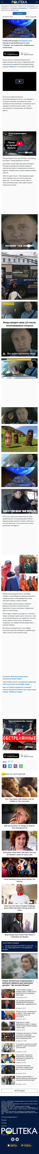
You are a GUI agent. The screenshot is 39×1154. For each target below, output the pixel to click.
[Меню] (37, 2)
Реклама (3, 1123)
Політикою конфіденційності (19, 8)
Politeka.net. (13, 66)
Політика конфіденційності (9, 1117)
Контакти (4, 1126)
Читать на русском (30, 16)
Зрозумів (19, 13)
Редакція (4, 1120)
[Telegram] (10, 766)
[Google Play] (26, 1145)
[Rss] (13, 1139)
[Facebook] (4, 766)
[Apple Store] (12, 1145)
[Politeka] (19, 2)
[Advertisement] (19, 654)
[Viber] (15, 766)
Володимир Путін (25, 41)
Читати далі (19, 1091)
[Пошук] (2, 2)
